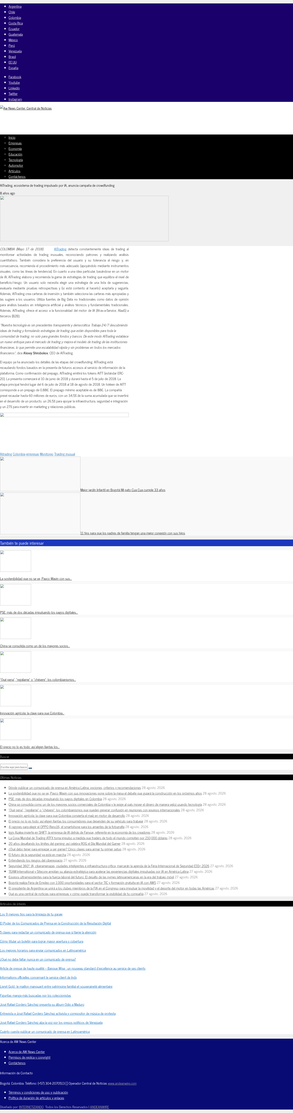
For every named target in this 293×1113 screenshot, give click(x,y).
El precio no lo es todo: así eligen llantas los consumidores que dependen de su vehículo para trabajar (76, 821)
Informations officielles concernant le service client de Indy (38, 977)
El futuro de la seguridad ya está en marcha (37, 854)
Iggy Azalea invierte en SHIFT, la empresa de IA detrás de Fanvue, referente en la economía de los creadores (79, 832)
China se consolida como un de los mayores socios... (35, 645)
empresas (32, 454)
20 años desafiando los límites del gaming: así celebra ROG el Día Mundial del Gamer (65, 843)
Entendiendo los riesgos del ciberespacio (36, 860)
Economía (15, 148)
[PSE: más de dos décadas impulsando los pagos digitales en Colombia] (15, 604)
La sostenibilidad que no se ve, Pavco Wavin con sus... (36, 578)
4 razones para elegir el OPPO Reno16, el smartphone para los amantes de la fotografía (66, 826)
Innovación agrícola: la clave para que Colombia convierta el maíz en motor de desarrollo (67, 815)
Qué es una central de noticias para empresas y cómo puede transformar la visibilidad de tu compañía (76, 893)
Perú (12, 45)
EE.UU (13, 62)
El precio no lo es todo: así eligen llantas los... (30, 746)
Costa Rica (16, 23)
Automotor (16, 165)
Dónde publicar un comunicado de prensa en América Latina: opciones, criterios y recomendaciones (75, 787)
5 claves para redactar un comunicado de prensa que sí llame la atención (48, 932)
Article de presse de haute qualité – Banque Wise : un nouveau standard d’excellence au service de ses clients (72, 968)
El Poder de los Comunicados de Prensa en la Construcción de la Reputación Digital (55, 923)
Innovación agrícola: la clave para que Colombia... (32, 713)
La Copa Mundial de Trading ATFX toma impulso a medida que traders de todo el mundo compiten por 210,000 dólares (88, 838)
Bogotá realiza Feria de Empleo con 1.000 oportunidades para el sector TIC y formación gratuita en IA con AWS (82, 882)
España (13, 67)
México (13, 40)
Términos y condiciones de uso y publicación (38, 1092)
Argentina (15, 6)
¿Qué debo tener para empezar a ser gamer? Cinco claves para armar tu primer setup (65, 849)
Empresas (15, 143)
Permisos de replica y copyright (29, 1057)
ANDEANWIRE (99, 1107)
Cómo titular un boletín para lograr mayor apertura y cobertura (41, 941)
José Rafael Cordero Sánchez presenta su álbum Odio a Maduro (42, 1004)
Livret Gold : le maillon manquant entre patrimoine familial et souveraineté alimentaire (56, 986)
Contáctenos (17, 176)
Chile (12, 12)
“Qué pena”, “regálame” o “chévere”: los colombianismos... (38, 679)
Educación (15, 154)
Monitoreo (46, 454)
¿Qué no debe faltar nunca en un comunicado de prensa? (38, 959)
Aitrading (6, 454)
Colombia (15, 17)
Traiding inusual (64, 454)
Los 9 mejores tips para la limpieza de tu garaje (31, 914)
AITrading (60, 249)
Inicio (12, 137)
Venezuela (15, 51)
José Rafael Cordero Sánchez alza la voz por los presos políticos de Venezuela (51, 1022)
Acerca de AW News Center (27, 1051)
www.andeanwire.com (122, 1083)
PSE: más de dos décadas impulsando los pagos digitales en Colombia (55, 798)
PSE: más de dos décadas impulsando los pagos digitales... (39, 612)
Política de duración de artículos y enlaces (36, 1098)
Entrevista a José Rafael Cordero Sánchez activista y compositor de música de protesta (58, 1013)
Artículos (14, 171)
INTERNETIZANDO (31, 1107)
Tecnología (16, 159)
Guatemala (16, 34)
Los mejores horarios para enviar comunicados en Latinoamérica (43, 950)
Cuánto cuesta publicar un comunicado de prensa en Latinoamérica (45, 1031)
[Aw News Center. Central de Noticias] (26, 108)
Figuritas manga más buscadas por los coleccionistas (35, 995)
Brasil (12, 56)
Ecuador (14, 28)
